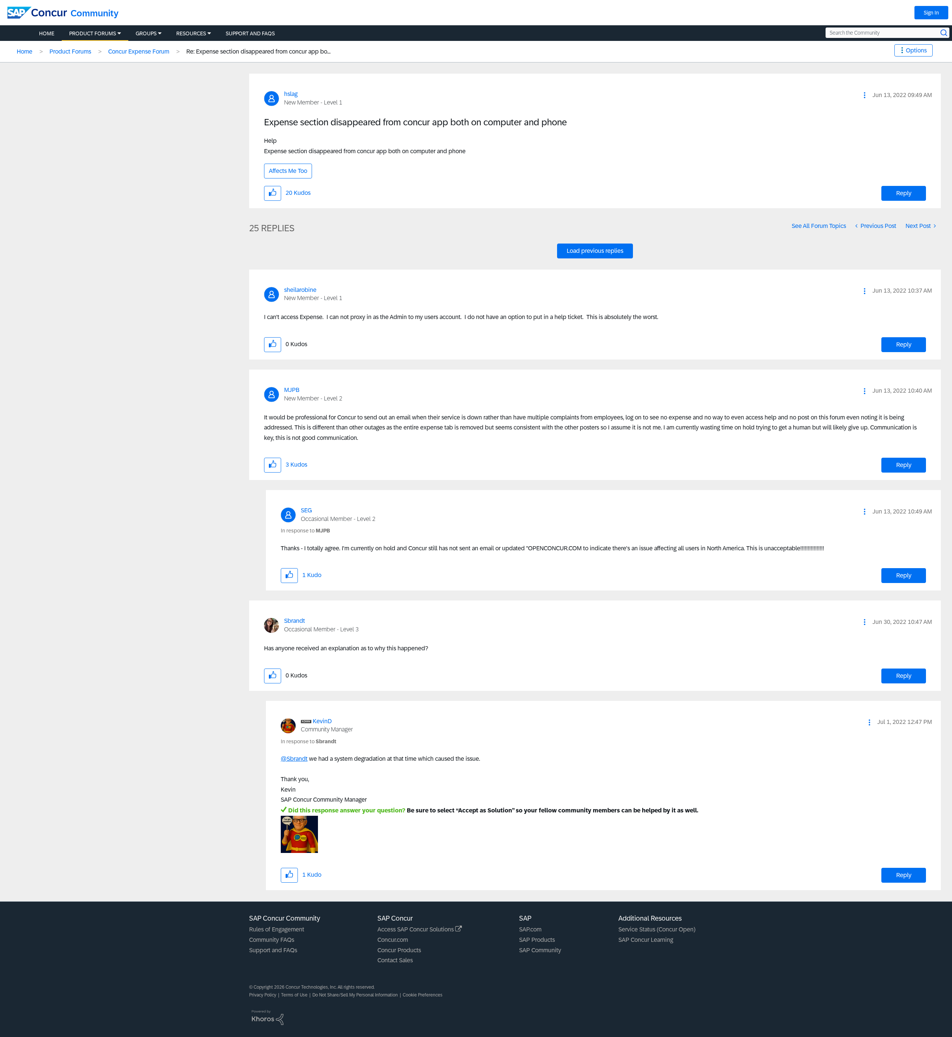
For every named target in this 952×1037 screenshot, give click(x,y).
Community (95, 13)
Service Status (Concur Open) (656, 929)
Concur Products (399, 950)
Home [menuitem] (46, 33)
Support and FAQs (273, 950)
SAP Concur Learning (645, 940)
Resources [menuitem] (191, 33)
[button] (864, 95)
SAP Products (537, 940)
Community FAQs (271, 940)
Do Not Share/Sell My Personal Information (355, 995)
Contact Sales (395, 960)
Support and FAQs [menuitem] (250, 33)
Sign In (931, 13)
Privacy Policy (262, 995)
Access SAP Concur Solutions (416, 929)
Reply (903, 193)
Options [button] (916, 50)
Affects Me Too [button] (288, 171)
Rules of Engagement (276, 929)
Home (24, 51)
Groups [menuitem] (146, 33)
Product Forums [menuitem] (92, 33)
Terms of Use (294, 995)
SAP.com (530, 929)
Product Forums (70, 51)
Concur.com (392, 940)
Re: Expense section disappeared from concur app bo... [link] (258, 51)
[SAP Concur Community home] (37, 13)
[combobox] (887, 33)
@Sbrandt (294, 759)
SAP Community (540, 950)
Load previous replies (595, 251)
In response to (305, 531)
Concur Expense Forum (138, 51)
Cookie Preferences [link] (423, 995)
